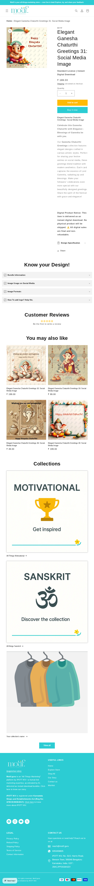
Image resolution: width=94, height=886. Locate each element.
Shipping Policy (13, 846)
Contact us (52, 782)
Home (9, 21)
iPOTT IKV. (33, 881)
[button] (7, 11)
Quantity (60, 88)
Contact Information (15, 854)
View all (47, 745)
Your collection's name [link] (15, 736)
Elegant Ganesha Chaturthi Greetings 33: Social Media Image (67, 389)
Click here (29, 802)
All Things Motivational (15, 556)
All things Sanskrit (13, 646)
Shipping (60, 84)
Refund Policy (12, 843)
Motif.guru (36, 878)
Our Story (52, 778)
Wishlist (51, 785)
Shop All (51, 774)
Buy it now (72, 110)
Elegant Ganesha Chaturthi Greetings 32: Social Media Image (25, 389)
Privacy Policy (12, 839)
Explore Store (54, 770)
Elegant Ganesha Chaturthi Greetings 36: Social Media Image (25, 444)
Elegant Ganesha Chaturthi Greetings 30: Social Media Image (67, 444)
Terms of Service (13, 850)
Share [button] (62, 251)
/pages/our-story (14, 771)
